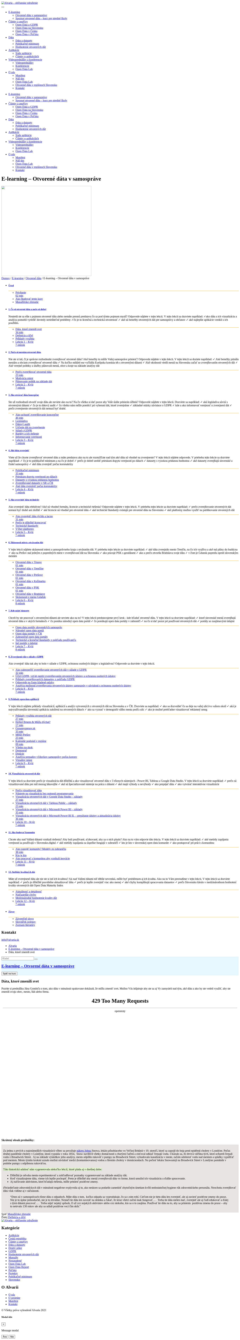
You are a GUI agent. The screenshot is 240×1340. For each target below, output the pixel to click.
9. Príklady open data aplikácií (23, 699)
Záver (11, 911)
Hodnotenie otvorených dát (30, 46)
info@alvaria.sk (10, 939)
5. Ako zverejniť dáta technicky (23, 499)
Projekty (13, 1273)
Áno (5, 1336)
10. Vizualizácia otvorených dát (24, 773)
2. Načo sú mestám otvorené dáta (24, 352)
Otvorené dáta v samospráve (31, 15)
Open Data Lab (24, 69)
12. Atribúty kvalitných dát (21, 872)
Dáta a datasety (23, 40)
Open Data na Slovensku (29, 27)
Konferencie (22, 65)
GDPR (12, 1251)
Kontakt (19, 88)
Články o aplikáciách (27, 56)
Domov (5, 278)
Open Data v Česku (26, 31)
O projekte (14, 1297)
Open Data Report (18, 1267)
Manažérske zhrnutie (19, 1214)
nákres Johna (84, 1150)
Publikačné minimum (27, 43)
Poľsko (12, 1270)
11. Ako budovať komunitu (21, 832)
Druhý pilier (15, 1248)
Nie (12, 1336)
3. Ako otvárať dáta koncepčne (23, 395)
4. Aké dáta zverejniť (18, 450)
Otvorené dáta (33, 278)
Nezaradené (15, 1260)
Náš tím (19, 78)
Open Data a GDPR (26, 24)
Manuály (13, 1257)
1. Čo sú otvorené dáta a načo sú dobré (27, 309)
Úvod (11, 285)
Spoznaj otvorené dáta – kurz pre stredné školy (41, 18)
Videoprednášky (24, 62)
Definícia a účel (16, 1217)
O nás (11, 72)
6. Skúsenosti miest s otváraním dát (25, 542)
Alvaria (12, 945)
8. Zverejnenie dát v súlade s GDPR (25, 656)
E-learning (14, 12)
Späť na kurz (9, 973)
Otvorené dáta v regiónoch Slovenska (36, 84)
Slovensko (14, 1279)
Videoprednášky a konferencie (25, 59)
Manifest (20, 75)
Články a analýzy (18, 21)
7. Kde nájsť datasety (18, 610)
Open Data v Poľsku (26, 34)
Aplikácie (13, 50)
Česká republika (17, 1238)
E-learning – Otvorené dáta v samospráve (31, 948)
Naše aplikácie (23, 53)
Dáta (11, 37)
